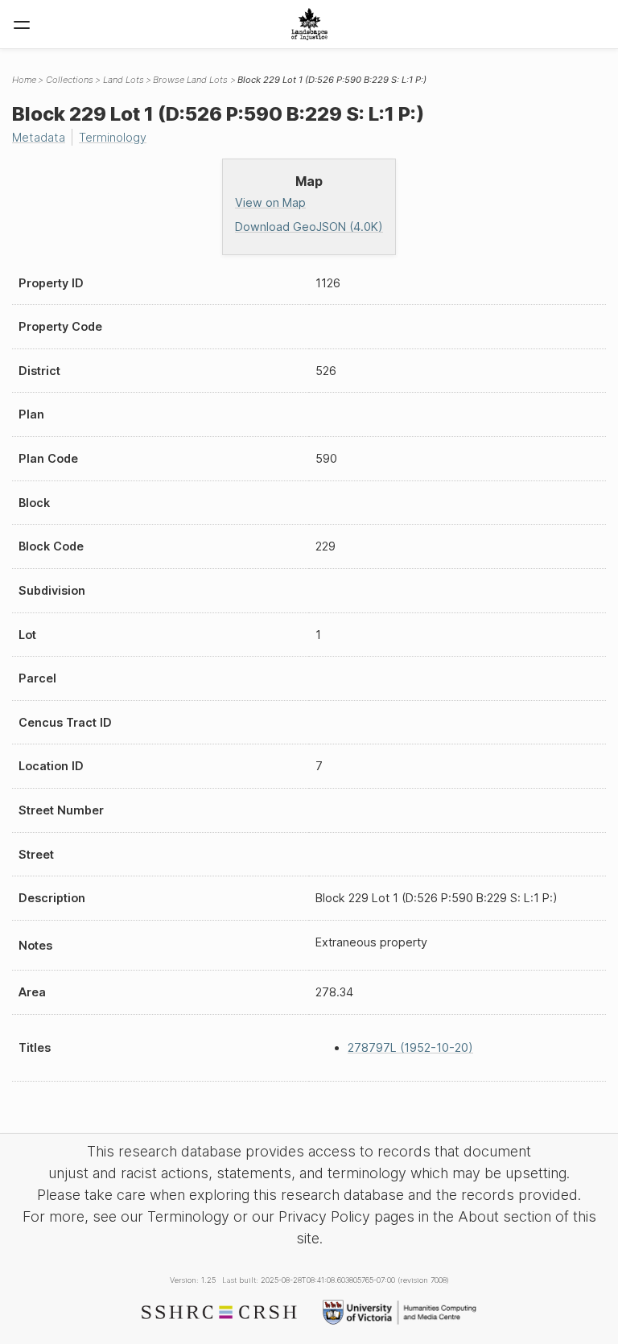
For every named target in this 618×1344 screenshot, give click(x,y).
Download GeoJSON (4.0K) (309, 226)
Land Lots (123, 79)
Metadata (38, 137)
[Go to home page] (309, 24)
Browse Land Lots (190, 79)
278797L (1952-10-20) (410, 1047)
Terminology (112, 137)
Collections (69, 79)
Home (24, 79)
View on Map (270, 202)
